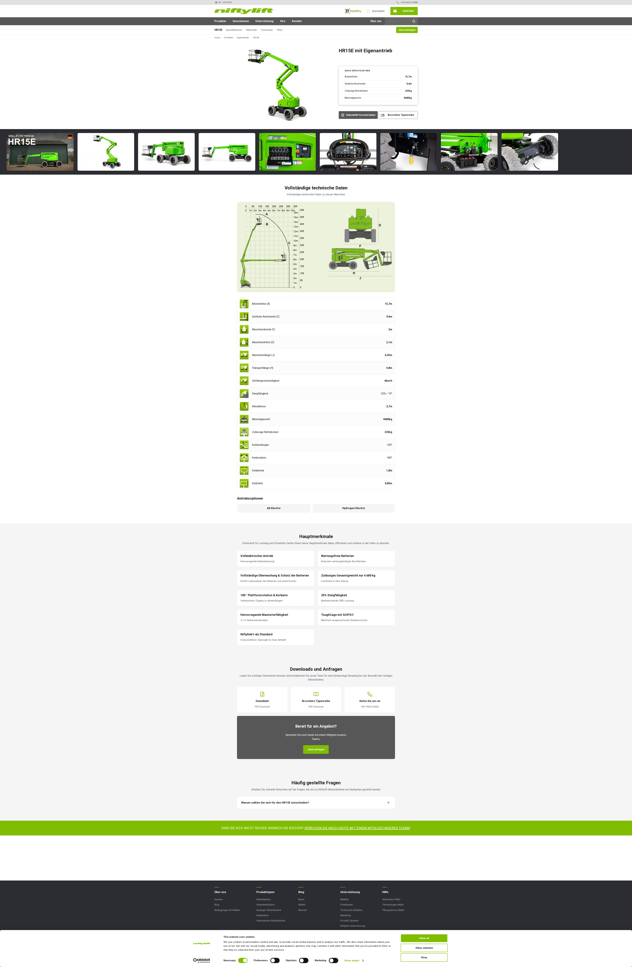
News (301, 899)
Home (217, 37)
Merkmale (251, 30)
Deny (424, 957)
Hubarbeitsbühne (265, 904)
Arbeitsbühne (263, 899)
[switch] (275, 960)
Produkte (220, 21)
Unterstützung (264, 21)
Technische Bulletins (351, 910)
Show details (351, 960)
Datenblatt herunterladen (360, 114)
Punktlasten (346, 904)
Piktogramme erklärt (393, 910)
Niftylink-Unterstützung (352, 925)
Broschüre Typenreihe (401, 114)
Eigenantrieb (243, 37)
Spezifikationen (234, 30)
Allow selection (424, 947)
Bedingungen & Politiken (227, 910)
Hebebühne (262, 915)
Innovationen (241, 21)
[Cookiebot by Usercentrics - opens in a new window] (201, 960)
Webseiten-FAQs (391, 899)
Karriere (218, 899)
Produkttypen (265, 892)
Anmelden (378, 11)
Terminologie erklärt (393, 904)
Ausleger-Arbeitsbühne (268, 910)
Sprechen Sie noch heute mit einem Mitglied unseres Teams (357, 828)
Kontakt (408, 11)
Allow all (424, 938)
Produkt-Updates (349, 920)
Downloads (267, 30)
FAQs (279, 30)
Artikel (301, 904)
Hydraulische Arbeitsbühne (270, 920)
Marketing (345, 915)
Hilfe (385, 892)
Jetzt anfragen (407, 29)
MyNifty (353, 11)
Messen (302, 910)
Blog (216, 904)
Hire (282, 21)
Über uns (376, 21)
